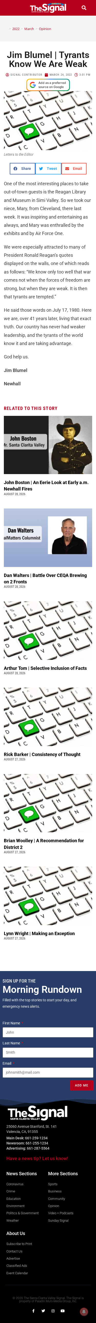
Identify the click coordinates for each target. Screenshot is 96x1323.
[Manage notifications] (84, 1312)
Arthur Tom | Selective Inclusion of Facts (46, 668)
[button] (12, 8)
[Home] (6, 28)
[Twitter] (43, 1311)
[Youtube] (63, 1311)
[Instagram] (53, 1311)
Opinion (45, 28)
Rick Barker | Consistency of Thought (42, 754)
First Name (12, 1023)
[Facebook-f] (33, 1311)
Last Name (12, 1043)
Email (7, 1063)
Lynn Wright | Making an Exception (39, 933)
